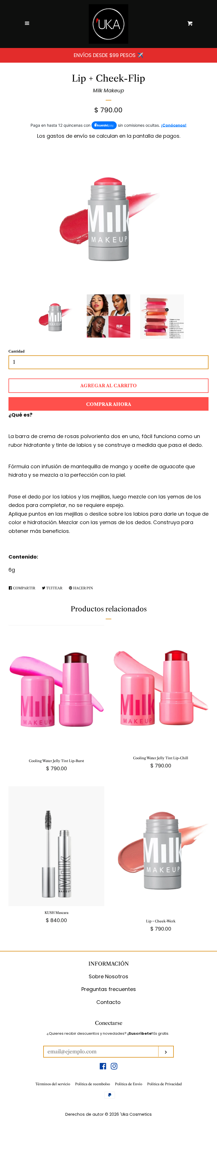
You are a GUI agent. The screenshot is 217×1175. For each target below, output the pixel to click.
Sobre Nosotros (108, 976)
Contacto (108, 1002)
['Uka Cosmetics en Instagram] (114, 1067)
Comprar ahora (108, 404)
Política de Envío (128, 1084)
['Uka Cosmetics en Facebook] (103, 1067)
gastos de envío (67, 135)
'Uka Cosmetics (136, 1114)
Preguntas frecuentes (108, 989)
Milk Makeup (108, 90)
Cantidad (16, 351)
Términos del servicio (52, 1084)
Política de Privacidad (164, 1084)
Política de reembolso (92, 1084)
